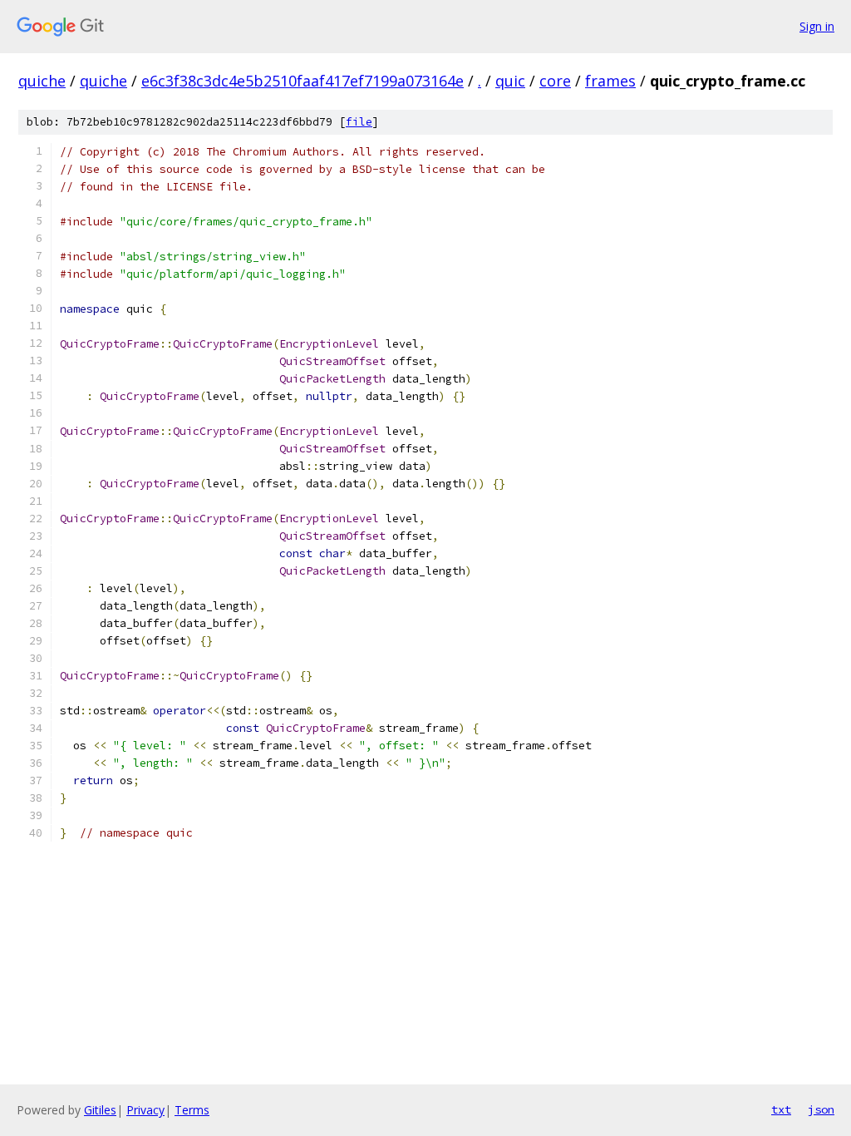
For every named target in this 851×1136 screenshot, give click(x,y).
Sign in (816, 26)
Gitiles (100, 1110)
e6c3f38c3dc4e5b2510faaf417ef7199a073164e (302, 81)
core (555, 81)
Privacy (145, 1110)
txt (781, 1109)
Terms (192, 1110)
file (359, 122)
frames (610, 81)
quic (510, 81)
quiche (42, 81)
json (821, 1109)
